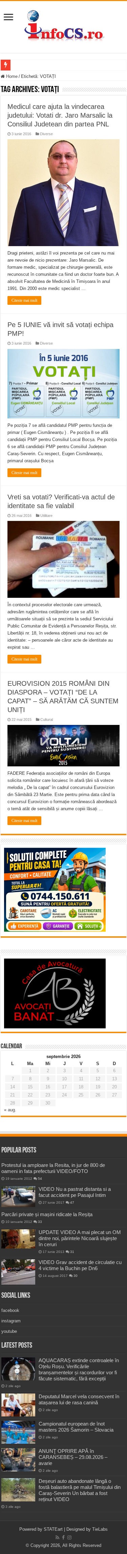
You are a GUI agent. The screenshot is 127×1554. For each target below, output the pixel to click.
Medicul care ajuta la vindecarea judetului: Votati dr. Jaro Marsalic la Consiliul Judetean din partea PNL (59, 115)
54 (40, 1178)
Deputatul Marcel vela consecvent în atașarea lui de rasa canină (79, 1399)
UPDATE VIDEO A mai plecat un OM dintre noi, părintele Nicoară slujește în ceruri (80, 1238)
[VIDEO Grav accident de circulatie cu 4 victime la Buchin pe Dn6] (18, 1272)
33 (40, 1222)
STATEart (53, 1529)
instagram (11, 1320)
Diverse (46, 134)
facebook (10, 1310)
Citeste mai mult (24, 300)
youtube (9, 1331)
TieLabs (100, 1529)
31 (72, 1252)
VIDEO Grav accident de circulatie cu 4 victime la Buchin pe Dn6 (80, 1265)
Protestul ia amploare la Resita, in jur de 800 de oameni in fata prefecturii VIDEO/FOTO (53, 1168)
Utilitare (46, 516)
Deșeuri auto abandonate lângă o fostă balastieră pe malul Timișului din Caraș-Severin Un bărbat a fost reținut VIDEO (80, 1490)
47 (72, 1202)
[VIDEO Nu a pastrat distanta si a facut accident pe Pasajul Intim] (18, 1196)
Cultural (46, 719)
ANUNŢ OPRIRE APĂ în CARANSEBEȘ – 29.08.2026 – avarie (73, 1457)
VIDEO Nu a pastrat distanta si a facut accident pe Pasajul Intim (75, 1192)
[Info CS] (63, 26)
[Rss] (57, 1537)
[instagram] (69, 1537)
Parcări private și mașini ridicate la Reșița (46, 1214)
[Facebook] (63, 1537)
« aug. (10, 1109)
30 (75, 1276)
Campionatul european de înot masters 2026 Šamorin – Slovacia (76, 1427)
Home (11, 76)
